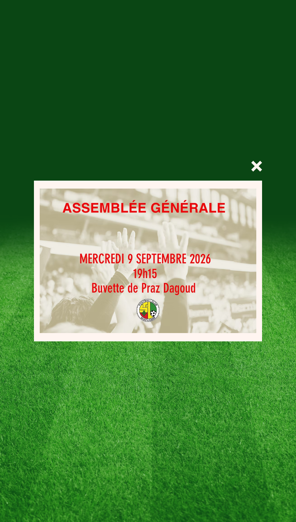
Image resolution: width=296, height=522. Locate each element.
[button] (256, 166)
